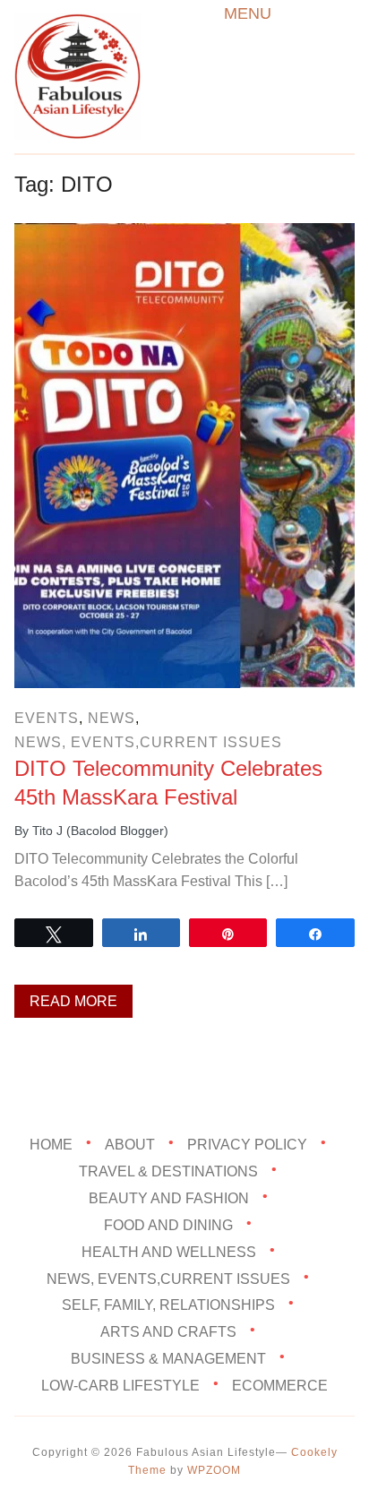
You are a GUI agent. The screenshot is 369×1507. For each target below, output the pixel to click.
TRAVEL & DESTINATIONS (168, 1171)
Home (51, 1144)
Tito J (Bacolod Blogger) (100, 830)
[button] (247, 13)
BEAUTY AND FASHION (169, 1198)
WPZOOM (214, 1470)
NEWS (111, 718)
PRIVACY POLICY (247, 1144)
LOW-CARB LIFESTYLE (120, 1385)
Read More (73, 1001)
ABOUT (130, 1144)
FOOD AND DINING (168, 1224)
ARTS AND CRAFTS (168, 1331)
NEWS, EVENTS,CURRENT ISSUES (148, 742)
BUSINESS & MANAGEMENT (168, 1358)
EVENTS (46, 718)
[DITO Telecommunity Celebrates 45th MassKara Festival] (184, 235)
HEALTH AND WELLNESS (169, 1251)
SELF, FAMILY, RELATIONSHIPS (168, 1305)
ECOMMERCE (280, 1385)
